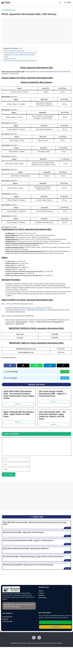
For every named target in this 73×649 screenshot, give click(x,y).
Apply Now (67, 527)
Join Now (64, 371)
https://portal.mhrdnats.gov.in (15, 310)
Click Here (13, 96)
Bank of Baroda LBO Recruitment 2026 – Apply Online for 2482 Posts (19, 414)
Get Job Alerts (55, 622)
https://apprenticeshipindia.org (37, 310)
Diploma (5, 357)
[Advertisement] (36, 31)
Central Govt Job (9, 10)
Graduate (11, 357)
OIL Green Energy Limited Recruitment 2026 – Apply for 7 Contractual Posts (53, 393)
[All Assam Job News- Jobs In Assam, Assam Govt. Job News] (6, 2)
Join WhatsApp (55, 627)
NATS (59, 349)
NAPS (63, 349)
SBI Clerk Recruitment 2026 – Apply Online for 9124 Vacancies (23, 532)
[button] (60, 2)
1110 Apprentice (51, 71)
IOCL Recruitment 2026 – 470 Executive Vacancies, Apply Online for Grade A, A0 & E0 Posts (52, 415)
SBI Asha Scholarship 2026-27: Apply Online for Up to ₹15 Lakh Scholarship (28, 565)
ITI (15, 357)
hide (20, 48)
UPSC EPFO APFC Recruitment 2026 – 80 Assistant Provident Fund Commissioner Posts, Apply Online (19, 394)
